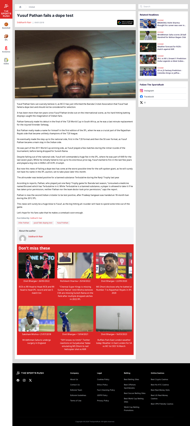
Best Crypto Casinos (159, 379)
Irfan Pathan (23, 222)
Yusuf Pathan (62, 222)
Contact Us (75, 385)
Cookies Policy (103, 379)
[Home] (20, 7)
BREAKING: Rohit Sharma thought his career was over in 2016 (170, 24)
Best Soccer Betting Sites (134, 393)
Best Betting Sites (131, 379)
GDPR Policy (102, 395)
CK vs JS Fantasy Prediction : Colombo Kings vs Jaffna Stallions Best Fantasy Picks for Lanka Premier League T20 (171, 71)
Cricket (32, 7)
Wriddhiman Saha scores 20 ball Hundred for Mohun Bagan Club (171, 35)
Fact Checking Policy (106, 390)
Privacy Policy (103, 400)
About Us (74, 379)
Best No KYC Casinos (160, 385)
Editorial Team (76, 390)
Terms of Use (75, 400)
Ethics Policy (102, 385)
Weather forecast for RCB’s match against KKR (169, 47)
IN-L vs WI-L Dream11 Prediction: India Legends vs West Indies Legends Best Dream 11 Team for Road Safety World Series (171, 59)
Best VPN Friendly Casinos (162, 404)
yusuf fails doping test (43, 222)
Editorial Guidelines (78, 395)
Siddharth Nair (24, 22)
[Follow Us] (125, 22)
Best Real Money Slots (160, 390)
